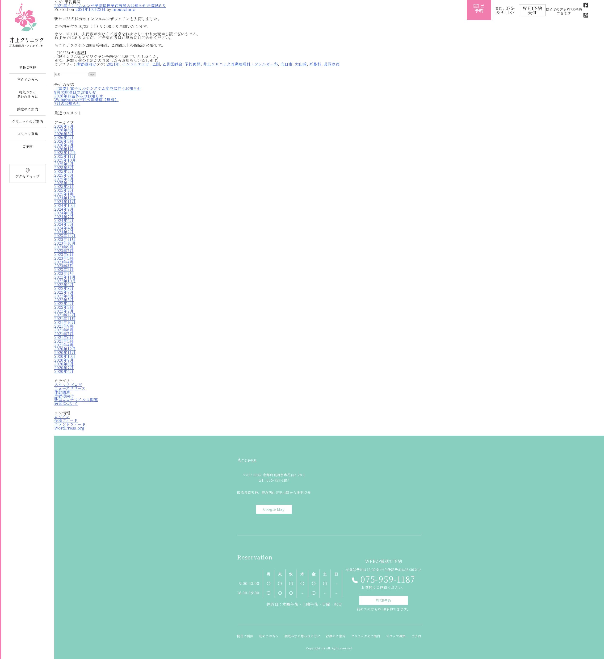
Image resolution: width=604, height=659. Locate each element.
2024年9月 (64, 209)
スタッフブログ (68, 384)
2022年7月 (64, 292)
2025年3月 (64, 186)
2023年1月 (63, 273)
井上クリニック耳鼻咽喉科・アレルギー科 (240, 64)
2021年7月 (64, 333)
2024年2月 (64, 231)
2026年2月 (64, 145)
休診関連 (62, 392)
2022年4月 (64, 303)
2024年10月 (65, 205)
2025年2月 (64, 190)
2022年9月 (64, 284)
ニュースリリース (69, 388)
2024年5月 (64, 224)
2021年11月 (64, 318)
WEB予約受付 (532, 10)
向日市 (286, 64)
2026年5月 (64, 133)
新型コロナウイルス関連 (76, 399)
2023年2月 (64, 269)
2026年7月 (64, 126)
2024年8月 (64, 213)
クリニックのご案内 (27, 121)
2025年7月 (64, 171)
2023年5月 (64, 258)
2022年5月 (64, 299)
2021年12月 (65, 314)
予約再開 (193, 64)
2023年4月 (64, 262)
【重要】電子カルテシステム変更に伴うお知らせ (97, 88)
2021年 (113, 64)
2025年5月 (64, 179)
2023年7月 (64, 250)
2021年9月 (64, 326)
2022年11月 (65, 277)
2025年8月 (64, 167)
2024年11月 (65, 201)
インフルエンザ (136, 64)
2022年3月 (64, 307)
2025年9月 (64, 164)
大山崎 (301, 64)
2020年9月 (64, 360)
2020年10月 (65, 356)
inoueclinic (124, 9)
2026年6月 (64, 130)
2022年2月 (64, 311)
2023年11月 (64, 239)
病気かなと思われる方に (27, 94)
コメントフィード (70, 424)
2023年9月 (64, 247)
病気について (66, 403)
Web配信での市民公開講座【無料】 (86, 99)
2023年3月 (63, 265)
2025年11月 (65, 156)
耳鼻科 (315, 64)
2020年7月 (64, 367)
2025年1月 (64, 194)
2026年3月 (64, 141)
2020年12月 (65, 348)
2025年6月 (64, 175)
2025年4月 (64, 182)
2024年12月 (65, 197)
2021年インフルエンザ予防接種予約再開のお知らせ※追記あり (110, 5)
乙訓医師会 (172, 64)
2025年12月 (65, 152)
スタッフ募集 (27, 133)
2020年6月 (64, 371)
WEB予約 (383, 600)
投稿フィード (66, 420)
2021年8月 (64, 330)
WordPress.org (69, 428)
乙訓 (156, 64)
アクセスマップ (28, 176)
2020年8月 (64, 364)
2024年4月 (64, 228)
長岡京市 (332, 64)
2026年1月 (64, 148)
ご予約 (27, 146)
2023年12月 (65, 235)
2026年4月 (64, 137)
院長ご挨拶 (27, 67)
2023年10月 (65, 243)
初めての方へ (27, 79)
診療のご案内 (27, 109)
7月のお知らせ (67, 103)
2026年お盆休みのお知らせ (78, 96)
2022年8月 (64, 288)
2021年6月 (64, 337)
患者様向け (86, 64)
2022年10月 (65, 281)
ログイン (62, 416)
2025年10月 (65, 160)
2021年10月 (65, 322)
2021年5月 (64, 341)
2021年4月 (64, 345)
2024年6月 (64, 220)
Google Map (274, 509)
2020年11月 (65, 352)
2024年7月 (64, 216)
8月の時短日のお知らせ (75, 92)
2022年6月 (64, 296)
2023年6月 (64, 254)
